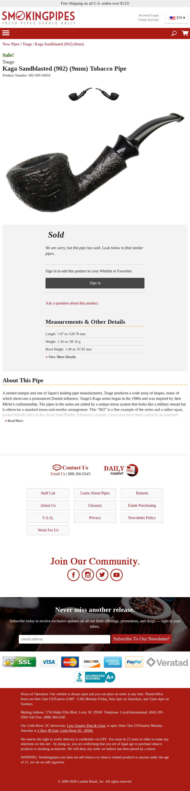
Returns (142, 493)
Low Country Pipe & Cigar (86, 726)
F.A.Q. (48, 518)
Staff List (48, 493)
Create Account (148, 19)
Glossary (95, 505)
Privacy (95, 518)
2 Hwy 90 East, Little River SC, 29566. (66, 730)
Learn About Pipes (95, 493)
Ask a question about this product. (72, 303)
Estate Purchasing (142, 505)
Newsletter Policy (142, 518)
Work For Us (48, 530)
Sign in (95, 283)
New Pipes (11, 44)
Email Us (58, 474)
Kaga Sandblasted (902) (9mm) (59, 44)
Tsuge (27, 44)
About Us (48, 505)
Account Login (149, 15)
